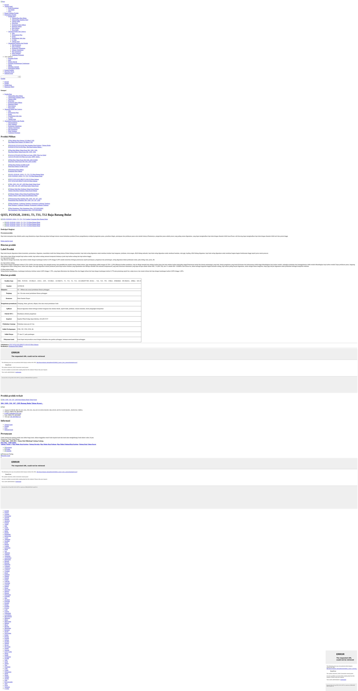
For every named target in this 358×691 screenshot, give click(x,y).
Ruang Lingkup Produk (11, 13)
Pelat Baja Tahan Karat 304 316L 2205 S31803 (22, 161)
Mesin (10, 65)
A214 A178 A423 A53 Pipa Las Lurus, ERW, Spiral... (24, 157)
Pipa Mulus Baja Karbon (20, 444)
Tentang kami (8, 6)
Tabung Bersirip (34, 444)
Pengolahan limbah (13, 68)
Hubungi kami (8, 73)
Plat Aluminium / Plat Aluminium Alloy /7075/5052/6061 (25, 210)
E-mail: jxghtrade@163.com (12, 413)
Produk (6, 83)
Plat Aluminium (16, 51)
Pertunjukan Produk (10, 15)
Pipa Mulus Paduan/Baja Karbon (67, 444)
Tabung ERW (16, 21)
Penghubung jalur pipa (18, 38)
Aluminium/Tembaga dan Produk (18, 43)
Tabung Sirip (16, 41)
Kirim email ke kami (7, 241)
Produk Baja (12, 16)
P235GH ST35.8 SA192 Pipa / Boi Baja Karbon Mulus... (25, 147)
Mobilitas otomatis (13, 67)
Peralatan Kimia (13, 58)
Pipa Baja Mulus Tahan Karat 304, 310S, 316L (22, 152)
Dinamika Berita (9, 72)
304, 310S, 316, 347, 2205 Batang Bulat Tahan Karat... (22, 403)
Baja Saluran (15, 28)
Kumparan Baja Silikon (19, 25)
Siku (13, 33)
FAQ (9, 11)
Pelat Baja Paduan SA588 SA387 (18, 166)
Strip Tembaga (16, 46)
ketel (9, 60)
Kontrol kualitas (9, 70)
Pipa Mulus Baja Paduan (48, 444)
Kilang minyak (12, 62)
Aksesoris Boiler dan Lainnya (17, 31)
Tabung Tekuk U (6, 444)
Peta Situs (4, 442)
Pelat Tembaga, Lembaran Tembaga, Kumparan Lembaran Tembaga (28, 205)
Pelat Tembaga (16, 53)
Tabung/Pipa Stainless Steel (20, 20)
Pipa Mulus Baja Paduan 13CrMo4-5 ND (20, 142)
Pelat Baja (15, 23)
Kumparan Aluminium (18, 48)
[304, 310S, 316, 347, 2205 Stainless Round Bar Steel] (19, 399)
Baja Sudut (15, 30)
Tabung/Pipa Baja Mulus (19, 18)
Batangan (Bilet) (17, 26)
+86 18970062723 (15, 417)
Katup (14, 36)
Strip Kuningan (16, 45)
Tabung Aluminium (17, 50)
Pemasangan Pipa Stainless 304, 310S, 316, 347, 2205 (24, 200)
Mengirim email (5, 455)
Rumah (6, 4)
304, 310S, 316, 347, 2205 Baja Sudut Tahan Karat (23, 186)
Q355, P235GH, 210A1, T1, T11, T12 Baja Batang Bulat (25, 176)
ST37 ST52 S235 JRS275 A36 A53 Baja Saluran (22, 181)
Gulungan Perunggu (18, 55)
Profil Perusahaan (13, 8)
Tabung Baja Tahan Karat (87, 444)
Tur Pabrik (11, 10)
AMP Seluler (12, 442)
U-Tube (14, 40)
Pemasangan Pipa (17, 35)
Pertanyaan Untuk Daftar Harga (10, 439)
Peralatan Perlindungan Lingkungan (18, 63)
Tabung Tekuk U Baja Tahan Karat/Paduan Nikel (22, 195)
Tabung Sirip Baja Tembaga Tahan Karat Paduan (22, 190)
